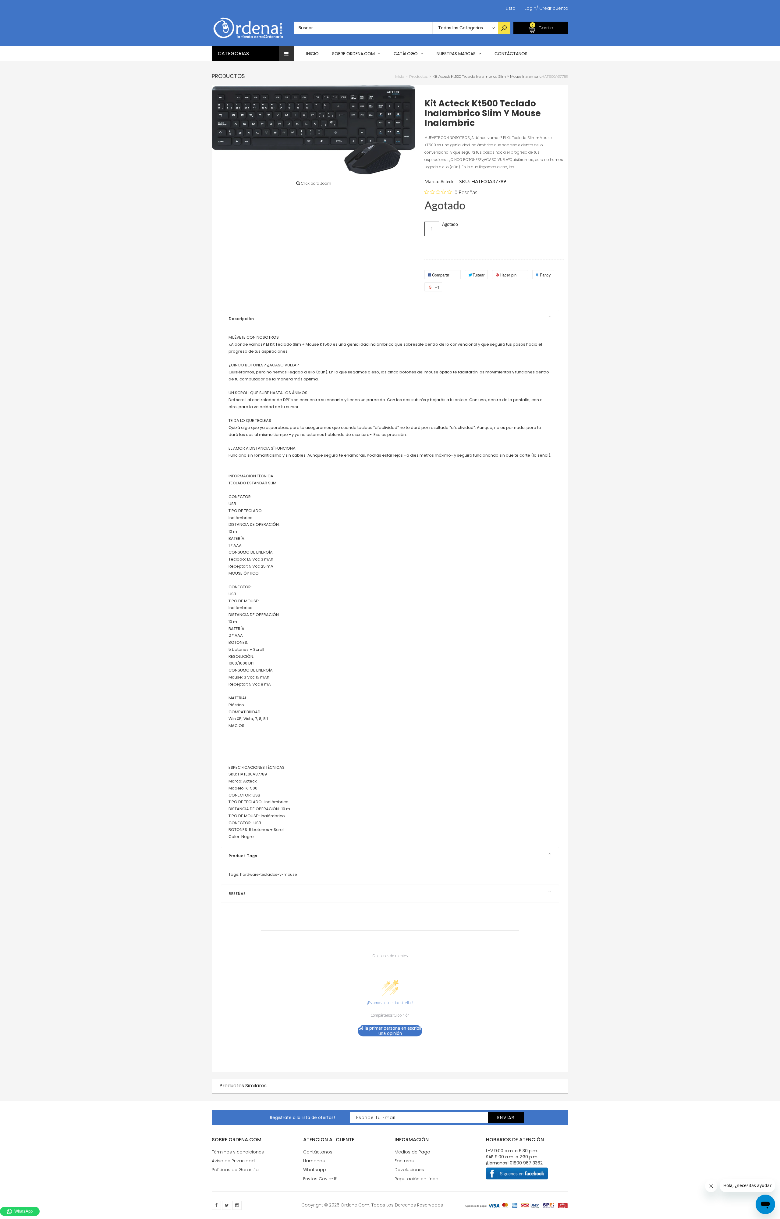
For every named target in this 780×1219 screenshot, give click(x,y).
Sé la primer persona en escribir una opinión (390, 1030)
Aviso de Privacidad (233, 1161)
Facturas (404, 1161)
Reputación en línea (416, 1179)
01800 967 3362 (526, 1163)
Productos (228, 76)
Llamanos (314, 1161)
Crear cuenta (552, 8)
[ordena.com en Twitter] (226, 1205)
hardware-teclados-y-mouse (268, 874)
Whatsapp (314, 1170)
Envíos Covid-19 (320, 1179)
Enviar (506, 1117)
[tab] (390, 319)
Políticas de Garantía (235, 1170)
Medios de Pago (412, 1152)
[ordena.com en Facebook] (216, 1205)
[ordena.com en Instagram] (237, 1205)
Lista (511, 8)
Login (530, 8)
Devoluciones (409, 1170)
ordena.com (355, 1205)
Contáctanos (317, 1152)
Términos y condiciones (238, 1152)
